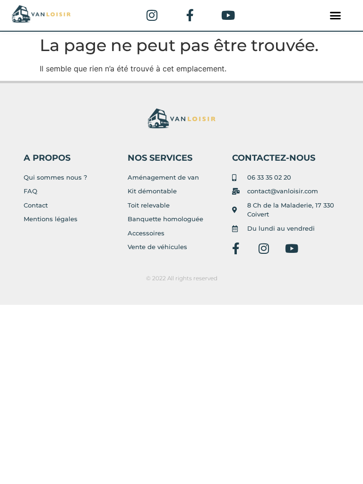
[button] (336, 16)
